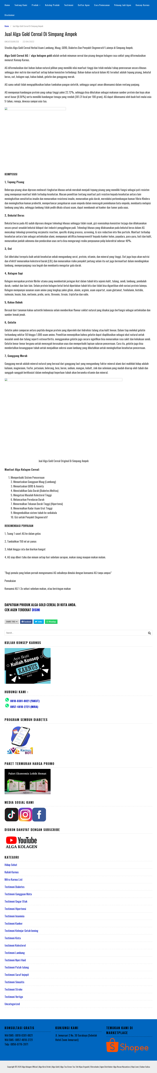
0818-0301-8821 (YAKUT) (25, 701)
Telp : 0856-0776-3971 (16, 1044)
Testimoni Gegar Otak (16, 901)
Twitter (39, 621)
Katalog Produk (52, 5)
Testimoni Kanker (14, 923)
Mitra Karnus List (14, 879)
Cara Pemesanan (102, 5)
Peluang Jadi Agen (122, 5)
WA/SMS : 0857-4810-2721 (19, 1040)
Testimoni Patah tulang (17, 967)
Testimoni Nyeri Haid (15, 960)
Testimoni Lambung (15, 953)
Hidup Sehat (11, 865)
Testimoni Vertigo (14, 997)
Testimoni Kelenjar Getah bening (21, 931)
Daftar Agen (84, 5)
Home (7, 5)
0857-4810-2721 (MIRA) (24, 707)
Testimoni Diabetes (14, 887)
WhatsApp (52, 621)
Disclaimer (10, 15)
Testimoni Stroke (13, 989)
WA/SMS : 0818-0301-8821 (19, 1035)
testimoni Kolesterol (15, 945)
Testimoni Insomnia (14, 916)
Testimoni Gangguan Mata (18, 894)
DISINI (36, 609)
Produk (35, 5)
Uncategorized (12, 1004)
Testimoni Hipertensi (15, 909)
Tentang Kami (20, 5)
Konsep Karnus (142, 5)
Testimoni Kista (13, 938)
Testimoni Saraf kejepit (17, 975)
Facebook (27, 621)
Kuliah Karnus (12, 872)
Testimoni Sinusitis (14, 982)
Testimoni (68, 5)
